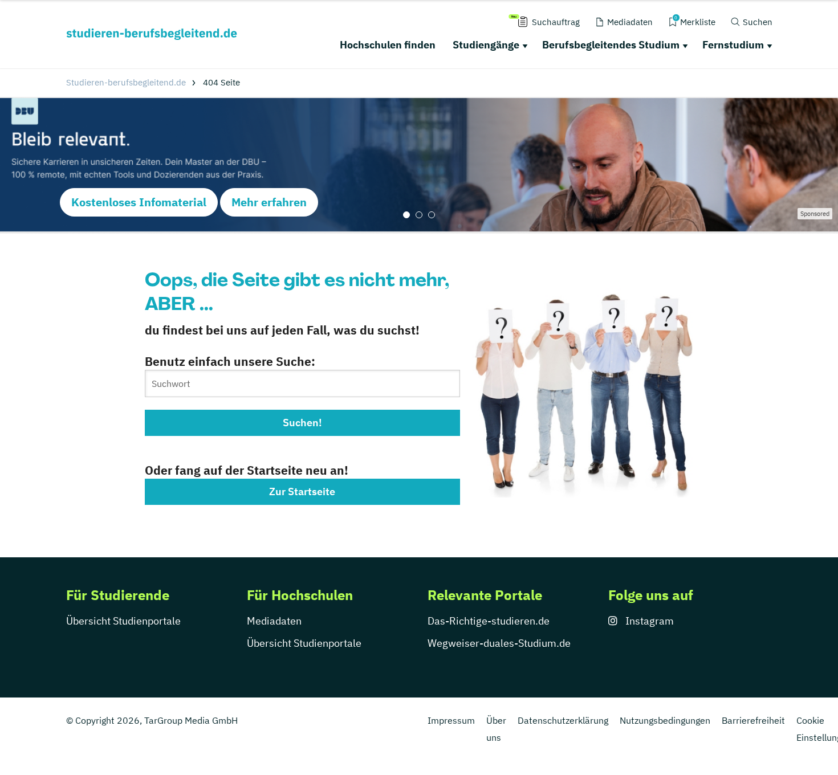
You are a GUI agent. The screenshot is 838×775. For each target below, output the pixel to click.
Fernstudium (733, 44)
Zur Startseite (302, 491)
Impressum (451, 720)
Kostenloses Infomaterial (138, 202)
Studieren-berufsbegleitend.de (126, 82)
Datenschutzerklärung (563, 720)
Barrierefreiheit (753, 720)
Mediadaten (274, 620)
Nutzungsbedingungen (665, 720)
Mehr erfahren (269, 202)
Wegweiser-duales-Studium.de (499, 643)
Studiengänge (486, 44)
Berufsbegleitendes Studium (611, 44)
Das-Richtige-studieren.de (489, 620)
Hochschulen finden (388, 44)
